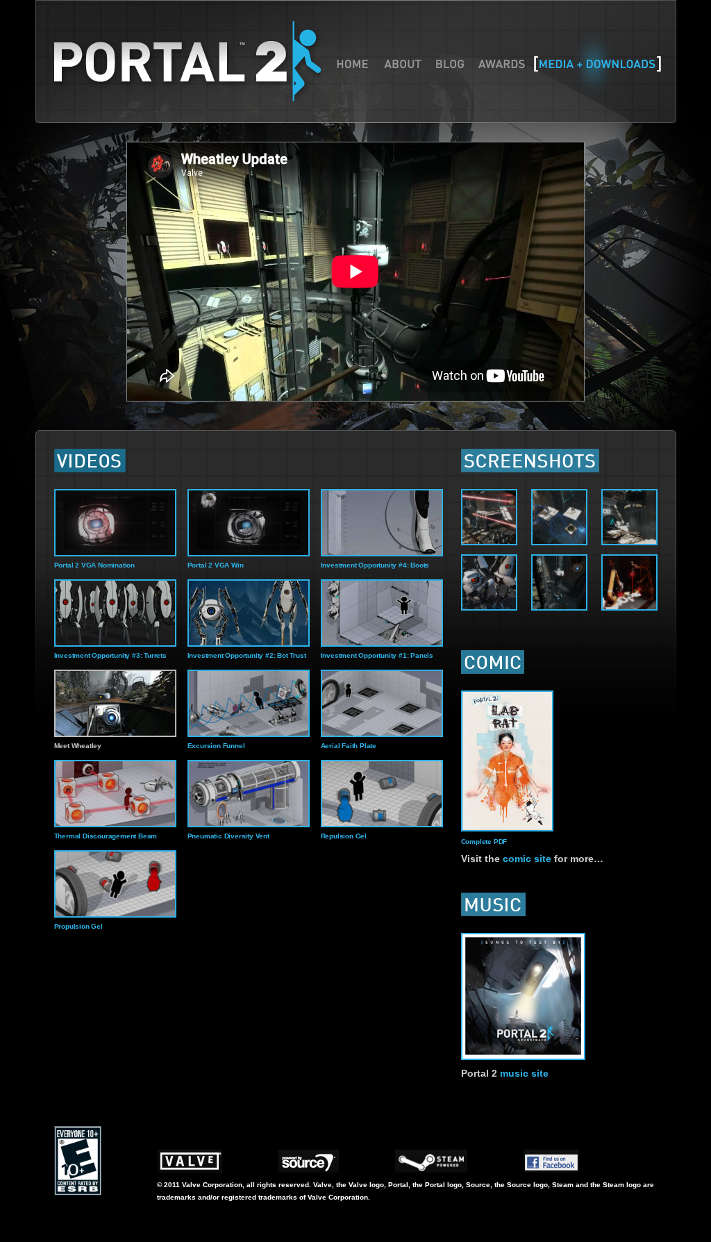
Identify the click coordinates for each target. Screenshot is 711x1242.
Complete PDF (484, 841)
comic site (527, 858)
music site (524, 1073)
